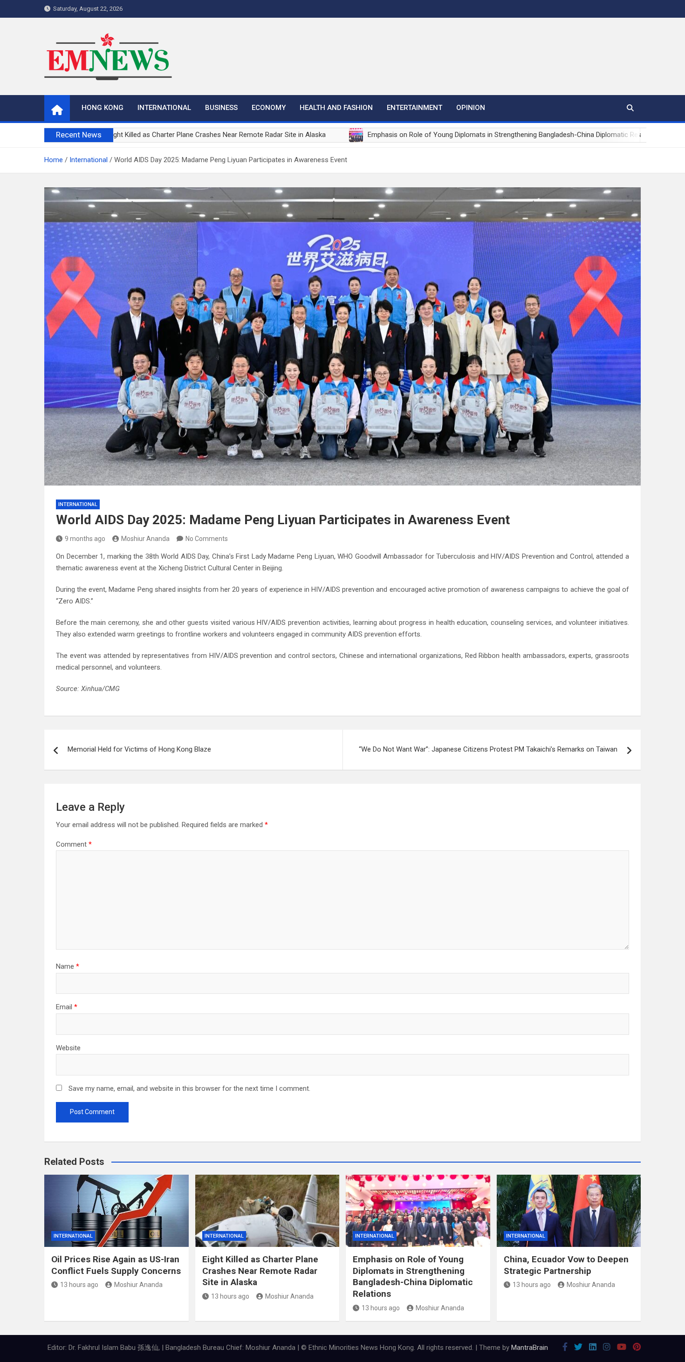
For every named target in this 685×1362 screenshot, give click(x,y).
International (164, 107)
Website (68, 1048)
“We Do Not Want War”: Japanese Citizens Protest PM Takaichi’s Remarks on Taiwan (488, 749)
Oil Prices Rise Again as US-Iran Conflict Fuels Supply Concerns (116, 1265)
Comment (74, 844)
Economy (269, 107)
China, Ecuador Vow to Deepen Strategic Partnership (566, 1265)
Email (66, 1007)
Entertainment (414, 107)
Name (67, 966)
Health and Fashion (336, 107)
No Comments (206, 538)
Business (221, 107)
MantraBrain (529, 1347)
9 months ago (85, 538)
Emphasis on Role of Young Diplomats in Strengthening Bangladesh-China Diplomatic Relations (413, 1276)
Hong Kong (102, 107)
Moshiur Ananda (145, 538)
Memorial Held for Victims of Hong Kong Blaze (139, 749)
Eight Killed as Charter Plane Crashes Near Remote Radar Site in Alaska (260, 1270)
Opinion (470, 107)
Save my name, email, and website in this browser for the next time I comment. (189, 1088)
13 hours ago (79, 1284)
